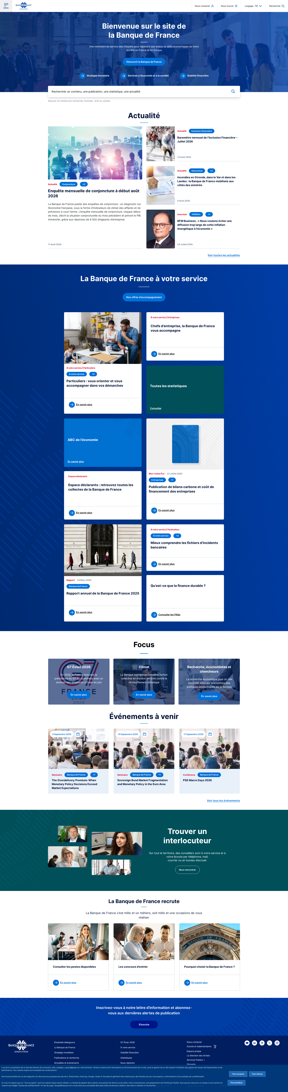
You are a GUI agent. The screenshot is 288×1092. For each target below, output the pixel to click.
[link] (94, 76)
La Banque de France (64, 1047)
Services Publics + (196, 1060)
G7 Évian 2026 (127, 1042)
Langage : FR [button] (251, 6)
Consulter (155, 408)
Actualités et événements (66, 1063)
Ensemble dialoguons (64, 1042)
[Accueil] (21, 1046)
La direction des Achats (198, 1055)
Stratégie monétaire (64, 1052)
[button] (277, 6)
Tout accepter (238, 1074)
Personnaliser (237, 1083)
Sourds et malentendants (199, 1046)
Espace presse (194, 1051)
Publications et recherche (66, 1057)
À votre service (127, 1047)
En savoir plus (76, 461)
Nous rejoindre (127, 1063)
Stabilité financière (129, 1052)
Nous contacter (194, 1042)
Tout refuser (257, 1074)
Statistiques (126, 1057)
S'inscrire (144, 1024)
